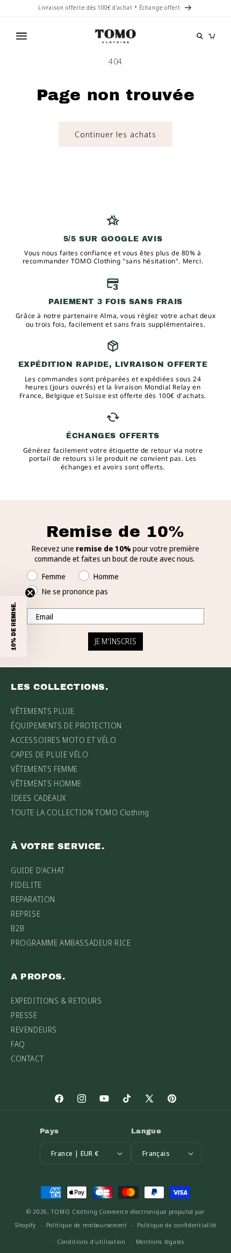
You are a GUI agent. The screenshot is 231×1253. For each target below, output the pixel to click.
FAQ (18, 1044)
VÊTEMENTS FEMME (44, 769)
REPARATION (33, 899)
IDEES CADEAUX (38, 798)
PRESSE (24, 1015)
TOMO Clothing (74, 1211)
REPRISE (25, 914)
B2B (18, 928)
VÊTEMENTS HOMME (46, 783)
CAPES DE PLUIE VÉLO (49, 754)
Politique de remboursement (86, 1225)
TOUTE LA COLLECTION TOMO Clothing (80, 812)
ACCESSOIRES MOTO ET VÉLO (63, 740)
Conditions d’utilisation (91, 1241)
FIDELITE (26, 885)
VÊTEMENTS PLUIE (43, 711)
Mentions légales (160, 1241)
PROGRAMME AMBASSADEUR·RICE (71, 943)
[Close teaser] (30, 592)
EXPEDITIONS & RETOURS (56, 1001)
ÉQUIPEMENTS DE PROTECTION (66, 725)
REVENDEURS (34, 1029)
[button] (13, 626)
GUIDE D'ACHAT (38, 870)
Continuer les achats (115, 134)
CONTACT (27, 1058)
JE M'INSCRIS (115, 641)
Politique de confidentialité (176, 1225)
